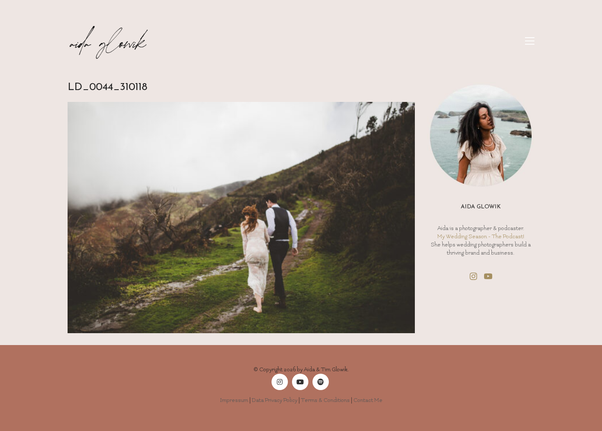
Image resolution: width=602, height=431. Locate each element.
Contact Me (367, 400)
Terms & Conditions (325, 400)
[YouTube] (300, 382)
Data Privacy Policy (274, 400)
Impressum (234, 400)
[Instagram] (280, 382)
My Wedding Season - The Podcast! (480, 236)
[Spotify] (320, 382)
